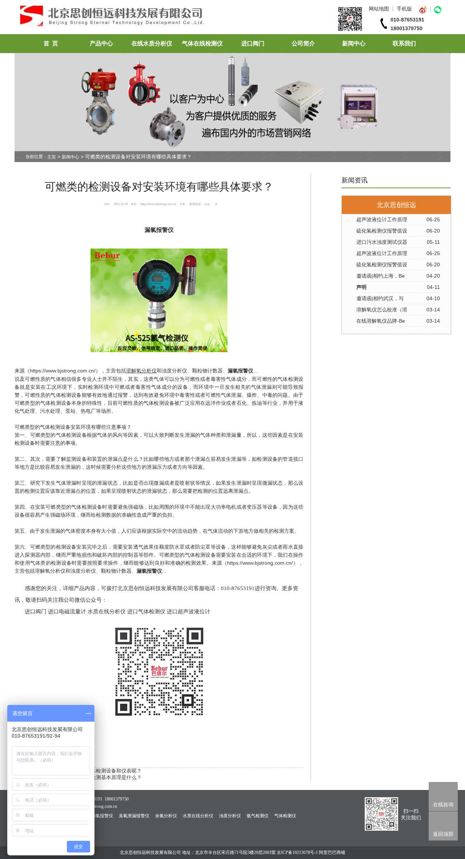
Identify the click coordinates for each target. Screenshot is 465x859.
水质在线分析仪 (198, 815)
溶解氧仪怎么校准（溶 (381, 309)
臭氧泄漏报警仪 (134, 815)
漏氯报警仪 (240, 371)
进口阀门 (252, 43)
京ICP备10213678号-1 (297, 852)
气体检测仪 (285, 815)
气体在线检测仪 (202, 43)
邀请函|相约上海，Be (380, 276)
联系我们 (404, 43)
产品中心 (101, 43)
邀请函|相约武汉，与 (380, 298)
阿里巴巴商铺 (332, 852)
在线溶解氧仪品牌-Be (380, 321)
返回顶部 (443, 834)
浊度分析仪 (230, 815)
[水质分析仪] (192, 31)
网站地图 (379, 9)
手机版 (404, 9)
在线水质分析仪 (152, 43)
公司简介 (303, 43)
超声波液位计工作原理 (381, 219)
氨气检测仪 (257, 815)
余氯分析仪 (166, 815)
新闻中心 (353, 43)
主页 (51, 157)
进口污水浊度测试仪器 (381, 242)
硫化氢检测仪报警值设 (381, 231)
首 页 (51, 43)
